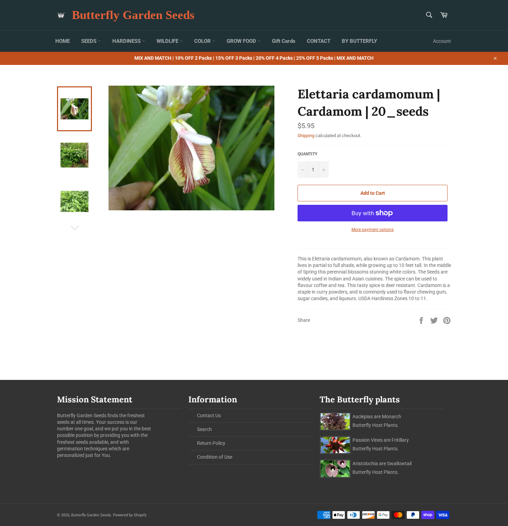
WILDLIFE (168, 41)
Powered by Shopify (130, 515)
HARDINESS (127, 41)
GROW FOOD (242, 41)
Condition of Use (214, 457)
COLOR (203, 41)
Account (442, 41)
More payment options (372, 229)
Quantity (307, 154)
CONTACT (318, 41)
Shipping (306, 135)
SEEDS (89, 41)
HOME (62, 41)
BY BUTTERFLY (359, 41)
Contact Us (209, 415)
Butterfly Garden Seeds (133, 15)
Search (204, 429)
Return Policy (211, 443)
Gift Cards (283, 41)
